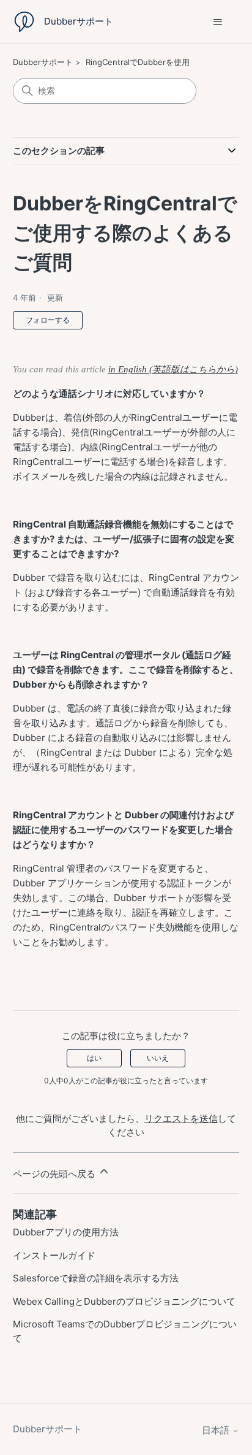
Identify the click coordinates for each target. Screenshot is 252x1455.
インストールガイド (54, 1255)
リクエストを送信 (181, 1118)
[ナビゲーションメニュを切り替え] (217, 22)
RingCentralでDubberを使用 (138, 62)
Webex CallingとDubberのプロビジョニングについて (124, 1301)
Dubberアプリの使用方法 (66, 1232)
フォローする (48, 319)
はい (94, 1057)
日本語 (217, 1430)
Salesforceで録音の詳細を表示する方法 (96, 1278)
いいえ (158, 1057)
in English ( (130, 369)
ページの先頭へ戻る (55, 1174)
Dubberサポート (43, 62)
